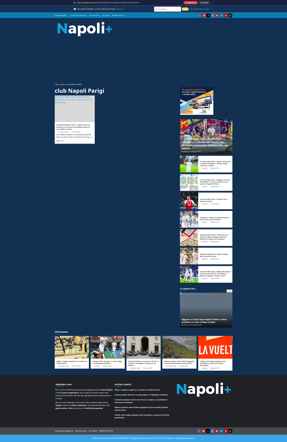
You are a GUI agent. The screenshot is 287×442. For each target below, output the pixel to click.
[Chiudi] (212, 2)
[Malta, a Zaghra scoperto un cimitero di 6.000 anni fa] (72, 347)
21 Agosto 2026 (214, 204)
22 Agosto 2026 (214, 186)
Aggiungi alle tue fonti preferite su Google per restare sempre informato (108, 2)
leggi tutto (60, 141)
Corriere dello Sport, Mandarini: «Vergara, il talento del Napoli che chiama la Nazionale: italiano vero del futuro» (205, 143)
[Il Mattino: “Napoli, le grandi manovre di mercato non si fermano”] (189, 219)
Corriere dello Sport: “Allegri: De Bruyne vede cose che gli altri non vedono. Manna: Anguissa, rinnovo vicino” (215, 274)
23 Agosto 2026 (214, 168)
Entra (185, 9)
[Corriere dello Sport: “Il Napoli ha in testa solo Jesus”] (189, 201)
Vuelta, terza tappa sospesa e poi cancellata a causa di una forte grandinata (212, 363)
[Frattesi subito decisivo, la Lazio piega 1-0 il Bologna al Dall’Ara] (108, 347)
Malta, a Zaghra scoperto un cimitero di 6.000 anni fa (71, 362)
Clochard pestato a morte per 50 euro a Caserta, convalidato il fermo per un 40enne (143, 363)
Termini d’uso (94, 15)
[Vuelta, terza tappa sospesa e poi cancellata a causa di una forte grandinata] (215, 347)
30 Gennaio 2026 (197, 325)
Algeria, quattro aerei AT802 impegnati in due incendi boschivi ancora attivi (179, 362)
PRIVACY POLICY (118, 15)
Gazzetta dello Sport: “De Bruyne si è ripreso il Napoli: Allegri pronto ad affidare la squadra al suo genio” (214, 237)
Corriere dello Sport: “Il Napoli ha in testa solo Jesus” (213, 200)
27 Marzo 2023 (76, 132)
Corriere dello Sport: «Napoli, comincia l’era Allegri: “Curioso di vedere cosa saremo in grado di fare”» (215, 182)
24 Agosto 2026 (196, 151)
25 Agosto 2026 (75, 366)
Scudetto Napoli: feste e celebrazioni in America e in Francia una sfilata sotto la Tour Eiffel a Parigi (73, 127)
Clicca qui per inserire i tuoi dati (199, 9)
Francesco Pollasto (63, 132)
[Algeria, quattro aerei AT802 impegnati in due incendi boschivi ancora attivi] (179, 347)
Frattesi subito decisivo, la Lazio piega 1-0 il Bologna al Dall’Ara (107, 362)
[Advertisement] (143, 58)
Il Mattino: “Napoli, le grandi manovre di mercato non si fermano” (214, 219)
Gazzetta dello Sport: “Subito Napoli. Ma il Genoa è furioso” (214, 255)
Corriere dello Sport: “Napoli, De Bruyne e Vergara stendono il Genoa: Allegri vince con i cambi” (215, 163)
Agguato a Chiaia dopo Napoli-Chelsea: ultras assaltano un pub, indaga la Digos (204, 320)
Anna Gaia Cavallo (63, 366)
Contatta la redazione (79, 15)
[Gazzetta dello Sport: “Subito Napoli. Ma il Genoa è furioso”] (189, 256)
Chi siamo (106, 15)
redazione (186, 151)
